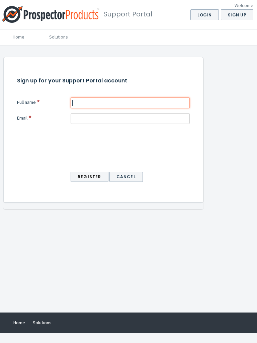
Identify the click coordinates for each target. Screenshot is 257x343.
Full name (26, 102)
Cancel (126, 177)
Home (18, 37)
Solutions (58, 37)
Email (22, 118)
